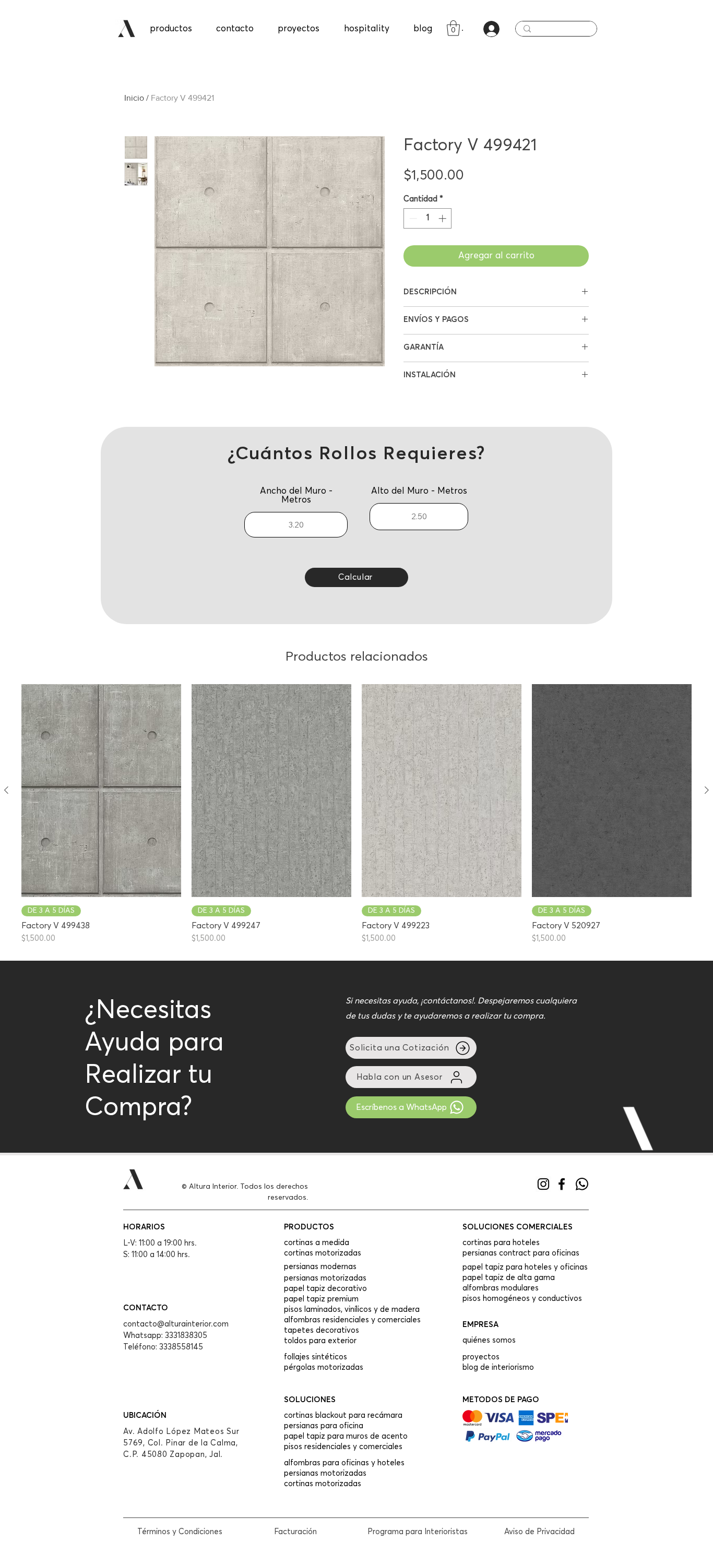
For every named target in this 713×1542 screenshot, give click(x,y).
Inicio (134, 97)
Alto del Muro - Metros (419, 491)
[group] (356, 815)
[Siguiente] (706, 790)
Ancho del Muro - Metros (296, 496)
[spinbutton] (427, 218)
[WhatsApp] (582, 1184)
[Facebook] (561, 1184)
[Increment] (443, 218)
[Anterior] (6, 790)
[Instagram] (543, 1184)
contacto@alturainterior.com (176, 1324)
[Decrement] (412, 218)
